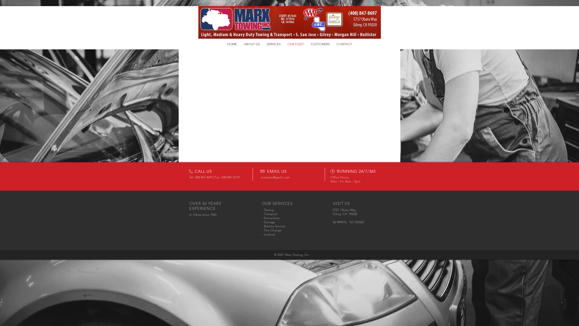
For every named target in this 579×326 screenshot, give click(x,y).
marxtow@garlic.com (275, 177)
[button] (251, 44)
